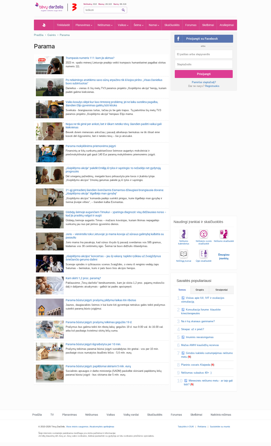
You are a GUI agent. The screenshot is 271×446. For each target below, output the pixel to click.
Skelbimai (208, 25)
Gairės (51, 35)
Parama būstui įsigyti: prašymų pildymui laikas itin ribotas (101, 300)
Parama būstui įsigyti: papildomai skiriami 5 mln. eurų (98, 366)
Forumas (190, 25)
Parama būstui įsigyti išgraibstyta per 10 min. (93, 344)
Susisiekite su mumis (220, 426)
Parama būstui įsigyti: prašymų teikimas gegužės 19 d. (99, 322)
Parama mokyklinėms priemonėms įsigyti (91, 146)
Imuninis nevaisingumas (200, 337)
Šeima (137, 25)
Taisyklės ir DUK (186, 426)
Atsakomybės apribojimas (101, 426)
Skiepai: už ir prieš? (192, 329)
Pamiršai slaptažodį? (204, 82)
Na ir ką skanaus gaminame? (198, 321)
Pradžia (44, 25)
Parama (65, 35)
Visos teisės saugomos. (77, 426)
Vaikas (122, 25)
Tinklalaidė (63, 25)
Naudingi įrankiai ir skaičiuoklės (198, 222)
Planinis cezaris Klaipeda (195, 364)
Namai (153, 25)
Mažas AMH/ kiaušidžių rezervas (200, 345)
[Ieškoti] (123, 10)
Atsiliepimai (227, 25)
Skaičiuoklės (172, 25)
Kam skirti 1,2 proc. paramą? (83, 278)
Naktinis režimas (221, 414)
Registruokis (212, 86)
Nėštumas (104, 25)
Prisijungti (204, 74)
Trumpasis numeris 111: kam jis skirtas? (90, 58)
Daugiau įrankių (224, 256)
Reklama (202, 426)
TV (52, 414)
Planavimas (83, 25)
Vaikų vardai (131, 414)
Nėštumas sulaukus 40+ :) (196, 372)
